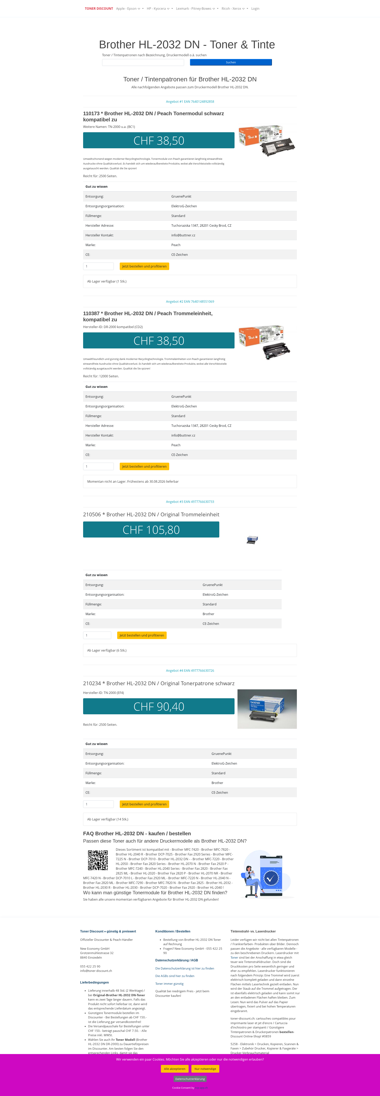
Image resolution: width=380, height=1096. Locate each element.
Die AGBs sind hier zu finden (174, 976)
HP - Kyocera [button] (157, 8)
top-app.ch (201, 1087)
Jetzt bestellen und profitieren (144, 266)
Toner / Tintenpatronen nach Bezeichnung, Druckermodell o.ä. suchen (154, 55)
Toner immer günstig (169, 984)
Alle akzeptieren (174, 1069)
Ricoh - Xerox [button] (232, 8)
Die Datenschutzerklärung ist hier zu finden (184, 968)
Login (255, 8)
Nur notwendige (205, 1069)
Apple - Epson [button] (126, 8)
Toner (234, 957)
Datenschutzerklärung (190, 1079)
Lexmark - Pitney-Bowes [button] (194, 8)
